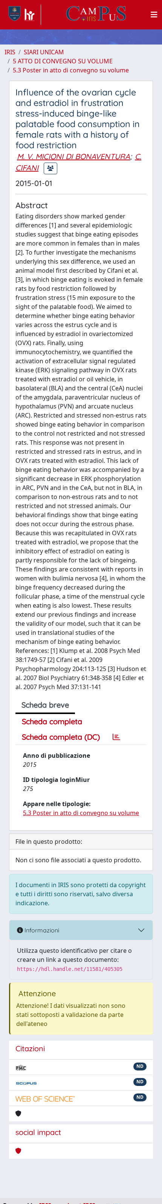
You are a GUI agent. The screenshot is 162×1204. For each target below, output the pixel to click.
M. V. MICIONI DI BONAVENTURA (73, 156)
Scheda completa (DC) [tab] (61, 737)
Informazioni (41, 930)
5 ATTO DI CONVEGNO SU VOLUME (63, 61)
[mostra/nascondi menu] (154, 14)
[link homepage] (23, 15)
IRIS (10, 52)
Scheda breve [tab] (45, 705)
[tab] (116, 737)
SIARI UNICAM (44, 52)
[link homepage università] (96, 15)
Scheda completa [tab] (52, 721)
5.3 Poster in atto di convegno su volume (71, 70)
